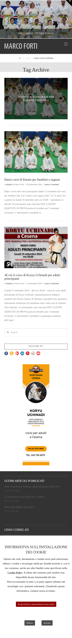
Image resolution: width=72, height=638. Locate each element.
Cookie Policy (15, 572)
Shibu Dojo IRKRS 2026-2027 (19, 507)
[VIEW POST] (36, 152)
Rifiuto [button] (29, 623)
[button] (66, 44)
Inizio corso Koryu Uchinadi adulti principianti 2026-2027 (32, 486)
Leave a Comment (51, 184)
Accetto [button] (47, 623)
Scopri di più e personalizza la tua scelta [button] (36, 604)
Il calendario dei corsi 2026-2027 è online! (24, 497)
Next (65, 19)
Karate (9, 184)
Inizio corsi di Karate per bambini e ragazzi (32, 179)
